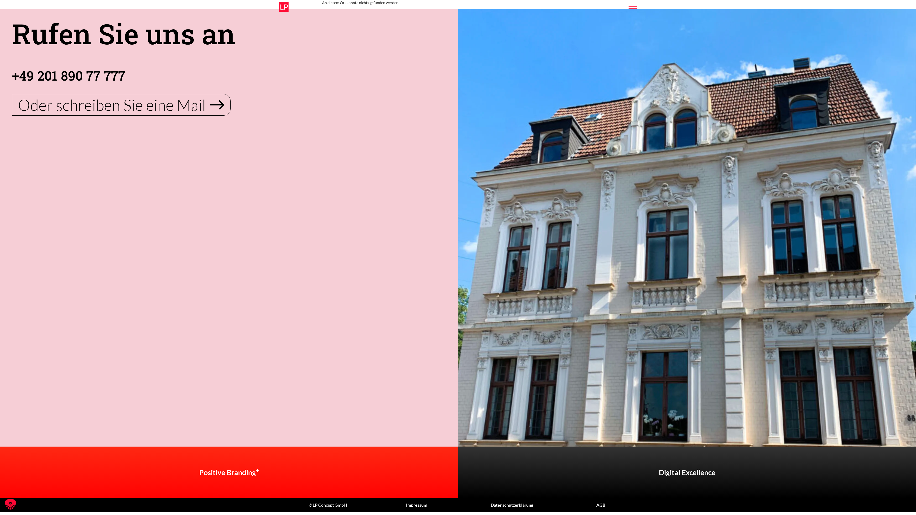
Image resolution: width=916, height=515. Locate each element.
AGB (600, 505)
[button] (10, 504)
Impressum (416, 505)
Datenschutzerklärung (512, 505)
